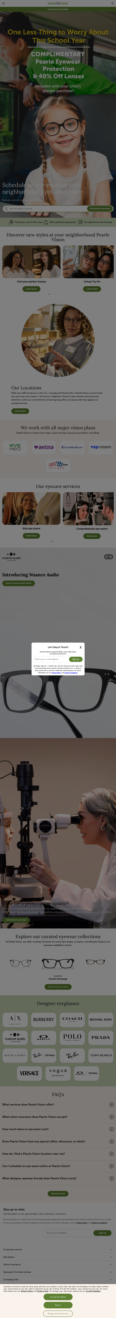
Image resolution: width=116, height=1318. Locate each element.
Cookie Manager (93, 1291)
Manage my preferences (58, 1314)
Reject (58, 1305)
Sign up (75, 659)
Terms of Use (42, 1291)
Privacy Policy (27, 1291)
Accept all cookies (58, 1297)
